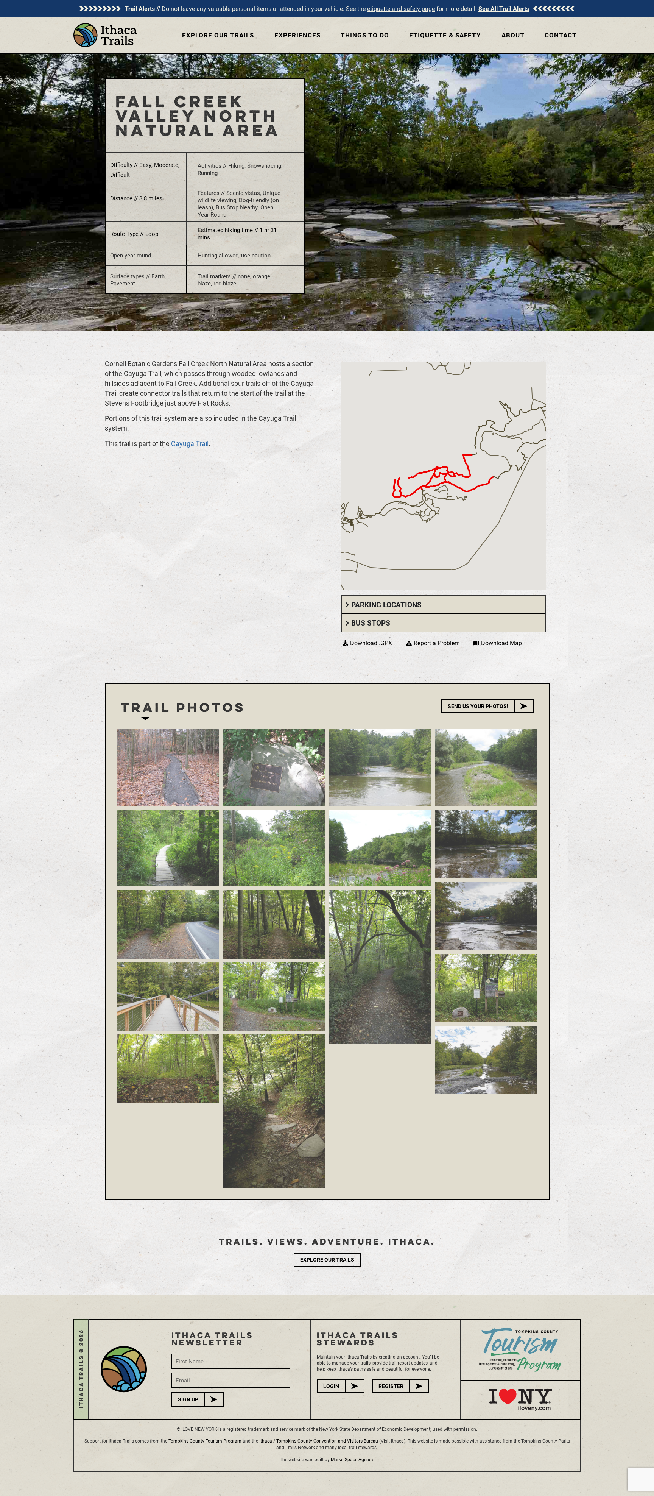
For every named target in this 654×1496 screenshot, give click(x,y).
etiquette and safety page (401, 8)
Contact (561, 35)
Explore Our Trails (218, 35)
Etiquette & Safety (445, 35)
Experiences (297, 35)
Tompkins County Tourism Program (204, 1441)
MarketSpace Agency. (353, 1459)
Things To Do (365, 35)
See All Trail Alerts (503, 8)
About (513, 35)
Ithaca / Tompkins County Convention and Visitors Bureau (318, 1441)
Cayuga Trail (190, 443)
